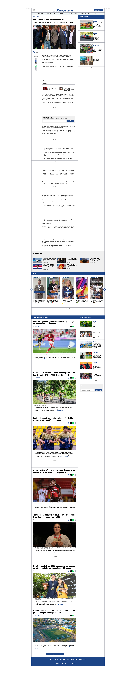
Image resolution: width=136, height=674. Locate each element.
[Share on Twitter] (35, 63)
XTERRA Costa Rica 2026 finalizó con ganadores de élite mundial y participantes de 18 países (54, 567)
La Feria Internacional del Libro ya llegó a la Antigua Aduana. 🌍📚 (52, 301)
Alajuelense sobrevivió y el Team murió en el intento (52, 88)
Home (34, 16)
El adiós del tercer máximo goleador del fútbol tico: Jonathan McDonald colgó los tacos (96, 335)
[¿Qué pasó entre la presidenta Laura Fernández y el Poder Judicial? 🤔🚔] (96, 288)
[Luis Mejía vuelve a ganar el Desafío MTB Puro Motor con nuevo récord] (86, 324)
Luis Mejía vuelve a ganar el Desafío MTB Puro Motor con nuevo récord (97, 324)
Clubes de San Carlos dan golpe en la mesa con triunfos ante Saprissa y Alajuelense (97, 356)
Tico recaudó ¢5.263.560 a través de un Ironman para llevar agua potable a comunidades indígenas (97, 377)
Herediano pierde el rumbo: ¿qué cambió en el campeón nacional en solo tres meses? (97, 25)
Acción (37, 16)
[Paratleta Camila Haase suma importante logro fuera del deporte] (86, 60)
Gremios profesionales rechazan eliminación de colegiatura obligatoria (72, 259)
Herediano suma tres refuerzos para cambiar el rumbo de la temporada (72, 265)
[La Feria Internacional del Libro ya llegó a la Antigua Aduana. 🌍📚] (53, 288)
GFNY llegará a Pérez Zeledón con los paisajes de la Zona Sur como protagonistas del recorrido (54, 374)
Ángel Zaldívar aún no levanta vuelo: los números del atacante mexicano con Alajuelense (54, 471)
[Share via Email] (35, 68)
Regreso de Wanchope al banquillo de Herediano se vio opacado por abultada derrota (97, 366)
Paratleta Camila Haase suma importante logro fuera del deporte (98, 61)
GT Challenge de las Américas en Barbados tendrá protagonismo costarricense (97, 37)
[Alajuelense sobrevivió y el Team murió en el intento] (45, 88)
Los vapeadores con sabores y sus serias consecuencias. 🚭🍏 (82, 301)
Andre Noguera (37, 326)
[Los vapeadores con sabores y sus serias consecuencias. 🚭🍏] (82, 288)
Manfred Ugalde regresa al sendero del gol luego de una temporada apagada (53, 323)
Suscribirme (70, 120)
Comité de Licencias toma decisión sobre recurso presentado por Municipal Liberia (54, 611)
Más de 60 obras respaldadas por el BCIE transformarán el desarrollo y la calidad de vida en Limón (69, 88)
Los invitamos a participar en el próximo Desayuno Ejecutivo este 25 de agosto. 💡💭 (68, 302)
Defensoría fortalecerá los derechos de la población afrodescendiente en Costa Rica (49, 266)
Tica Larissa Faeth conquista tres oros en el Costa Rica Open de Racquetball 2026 (54, 516)
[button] (98, 10)
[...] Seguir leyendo (48, 358)
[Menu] (34, 10)
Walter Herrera (40, 51)
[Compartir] (35, 70)
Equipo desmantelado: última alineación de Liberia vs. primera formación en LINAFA (54, 419)
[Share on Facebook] (35, 61)
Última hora (96, 45)
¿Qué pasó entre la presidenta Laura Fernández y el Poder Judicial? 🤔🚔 (96, 301)
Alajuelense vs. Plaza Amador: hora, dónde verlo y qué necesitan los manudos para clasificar (97, 49)
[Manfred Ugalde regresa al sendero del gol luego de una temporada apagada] (54, 341)
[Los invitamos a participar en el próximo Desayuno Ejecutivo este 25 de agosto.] (68, 288)
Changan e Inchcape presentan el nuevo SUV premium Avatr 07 (95, 259)
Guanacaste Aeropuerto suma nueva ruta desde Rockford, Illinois (49, 259)
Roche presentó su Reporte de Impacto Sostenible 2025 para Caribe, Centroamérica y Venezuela (39, 302)
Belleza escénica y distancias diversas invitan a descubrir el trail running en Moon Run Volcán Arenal (96, 345)
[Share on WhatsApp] (35, 66)
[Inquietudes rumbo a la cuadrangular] (54, 37)
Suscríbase (82, 659)
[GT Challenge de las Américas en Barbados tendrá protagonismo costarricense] (86, 36)
